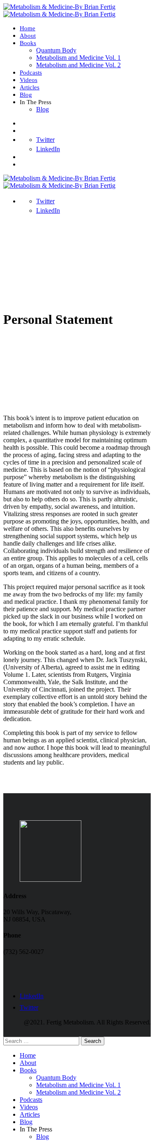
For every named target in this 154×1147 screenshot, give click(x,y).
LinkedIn (48, 149)
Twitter (45, 139)
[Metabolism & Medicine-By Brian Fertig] (59, 6)
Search (92, 1041)
